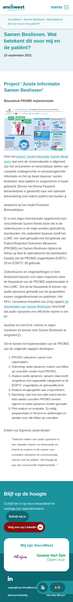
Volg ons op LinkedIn (22, 527)
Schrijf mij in (17, 516)
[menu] (68, 7)
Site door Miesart (55, 595)
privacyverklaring (17, 595)
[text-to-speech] (43, 587)
